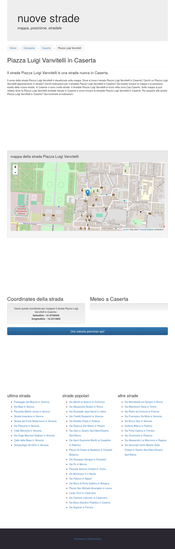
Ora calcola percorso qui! (87, 331)
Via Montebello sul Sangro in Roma (144, 402)
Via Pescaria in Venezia (26, 425)
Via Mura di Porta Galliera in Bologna (89, 483)
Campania (29, 48)
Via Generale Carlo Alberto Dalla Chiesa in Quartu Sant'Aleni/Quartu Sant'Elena (144, 449)
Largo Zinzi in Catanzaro (82, 493)
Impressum (80, 538)
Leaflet (125, 229)
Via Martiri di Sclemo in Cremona (87, 402)
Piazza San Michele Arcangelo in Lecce (90, 488)
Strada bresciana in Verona (28, 416)
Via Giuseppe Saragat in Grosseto (87, 459)
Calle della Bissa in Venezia (29, 440)
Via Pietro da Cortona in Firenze (142, 411)
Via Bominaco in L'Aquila (82, 473)
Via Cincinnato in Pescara (138, 435)
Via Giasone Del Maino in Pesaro (87, 425)
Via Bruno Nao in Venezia (138, 421)
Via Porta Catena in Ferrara (139, 430)
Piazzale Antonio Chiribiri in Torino (87, 469)
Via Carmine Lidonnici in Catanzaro (88, 497)
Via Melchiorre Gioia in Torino (141, 406)
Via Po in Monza (78, 464)
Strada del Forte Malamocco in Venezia (35, 421)
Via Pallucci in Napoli (80, 478)
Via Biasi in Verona (24, 406)
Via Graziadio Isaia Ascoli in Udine (87, 411)
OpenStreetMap (146, 229)
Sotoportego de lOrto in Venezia (31, 445)
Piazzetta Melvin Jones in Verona (32, 411)
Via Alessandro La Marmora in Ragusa (145, 440)
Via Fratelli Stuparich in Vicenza (86, 416)
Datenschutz (94, 538)
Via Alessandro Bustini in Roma (86, 406)
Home (13, 48)
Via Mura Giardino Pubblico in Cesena (89, 502)
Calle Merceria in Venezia (28, 430)
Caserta (46, 48)
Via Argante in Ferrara (81, 507)
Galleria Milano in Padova (138, 425)
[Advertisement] (87, 123)
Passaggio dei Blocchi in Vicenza (31, 402)
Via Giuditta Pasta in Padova (84, 421)
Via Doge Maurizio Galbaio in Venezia (34, 435)
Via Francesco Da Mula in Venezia (143, 416)
